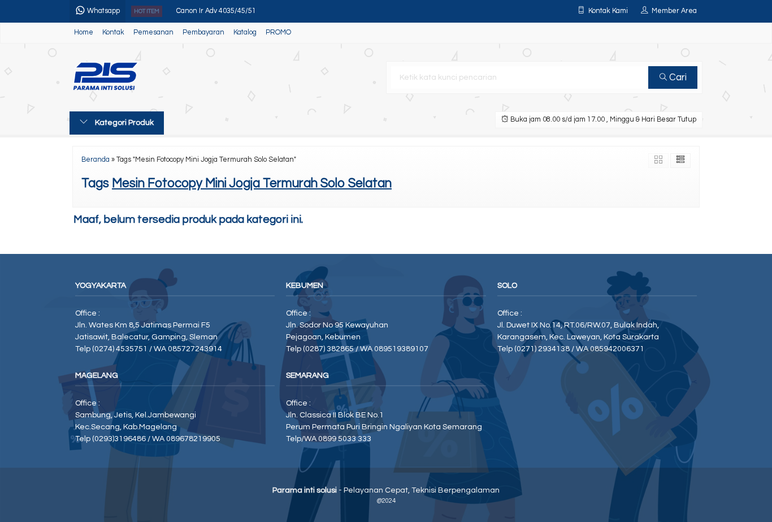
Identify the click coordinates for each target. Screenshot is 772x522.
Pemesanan (153, 32)
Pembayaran (203, 32)
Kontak (113, 32)
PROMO (278, 32)
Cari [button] (677, 77)
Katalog (245, 32)
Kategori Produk (123, 123)
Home (83, 32)
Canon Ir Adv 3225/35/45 (216, 21)
